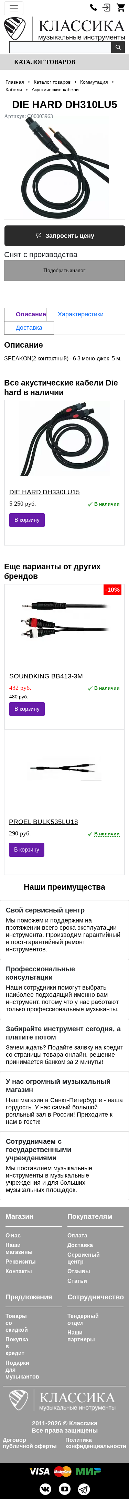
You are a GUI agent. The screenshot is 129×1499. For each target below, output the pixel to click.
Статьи (77, 1281)
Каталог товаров (43, 62)
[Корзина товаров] (121, 7)
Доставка (80, 1245)
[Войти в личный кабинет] (106, 7)
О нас (13, 1235)
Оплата (77, 1235)
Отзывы (78, 1271)
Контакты (19, 1271)
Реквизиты (21, 1262)
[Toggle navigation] (13, 8)
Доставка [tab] (29, 327)
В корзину (27, 520)
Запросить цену (69, 235)
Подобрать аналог (64, 270)
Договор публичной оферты (30, 1443)
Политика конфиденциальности (95, 1443)
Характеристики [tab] (81, 314)
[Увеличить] (64, 167)
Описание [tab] (31, 314)
